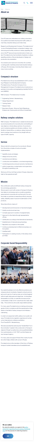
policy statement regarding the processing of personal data (16, 428)
